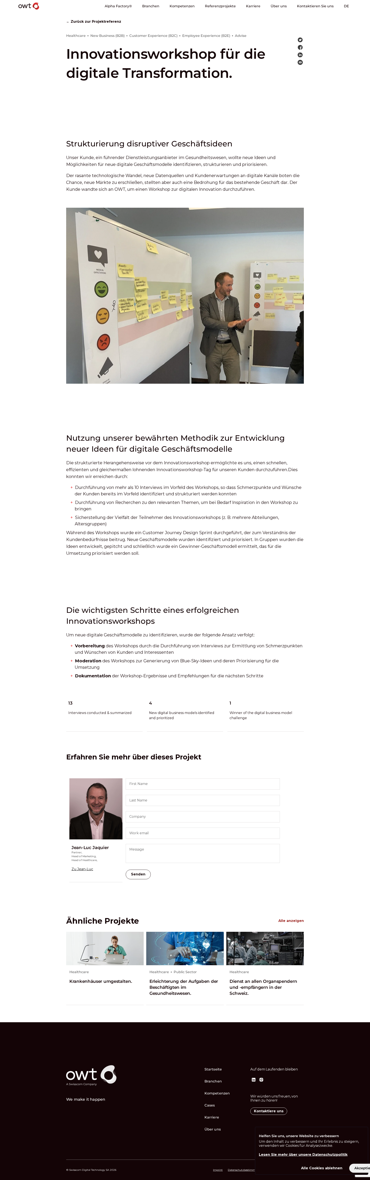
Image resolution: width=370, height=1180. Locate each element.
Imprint (218, 1169)
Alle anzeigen (291, 921)
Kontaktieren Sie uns (315, 6)
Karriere (253, 6)
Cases (209, 1105)
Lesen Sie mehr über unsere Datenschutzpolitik (303, 1155)
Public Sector (185, 972)
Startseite (213, 1069)
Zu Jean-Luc (82, 869)
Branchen (150, 6)
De (346, 6)
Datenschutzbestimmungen (245, 1169)
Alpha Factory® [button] (118, 6)
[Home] (40, 10)
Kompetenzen (182, 6)
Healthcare (79, 972)
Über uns (279, 6)
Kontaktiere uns (268, 1111)
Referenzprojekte (220, 6)
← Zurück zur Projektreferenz (93, 22)
